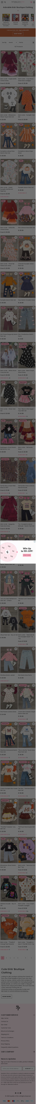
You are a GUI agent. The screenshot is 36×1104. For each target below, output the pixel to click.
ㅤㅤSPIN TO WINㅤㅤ (26, 555)
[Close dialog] (34, 541)
